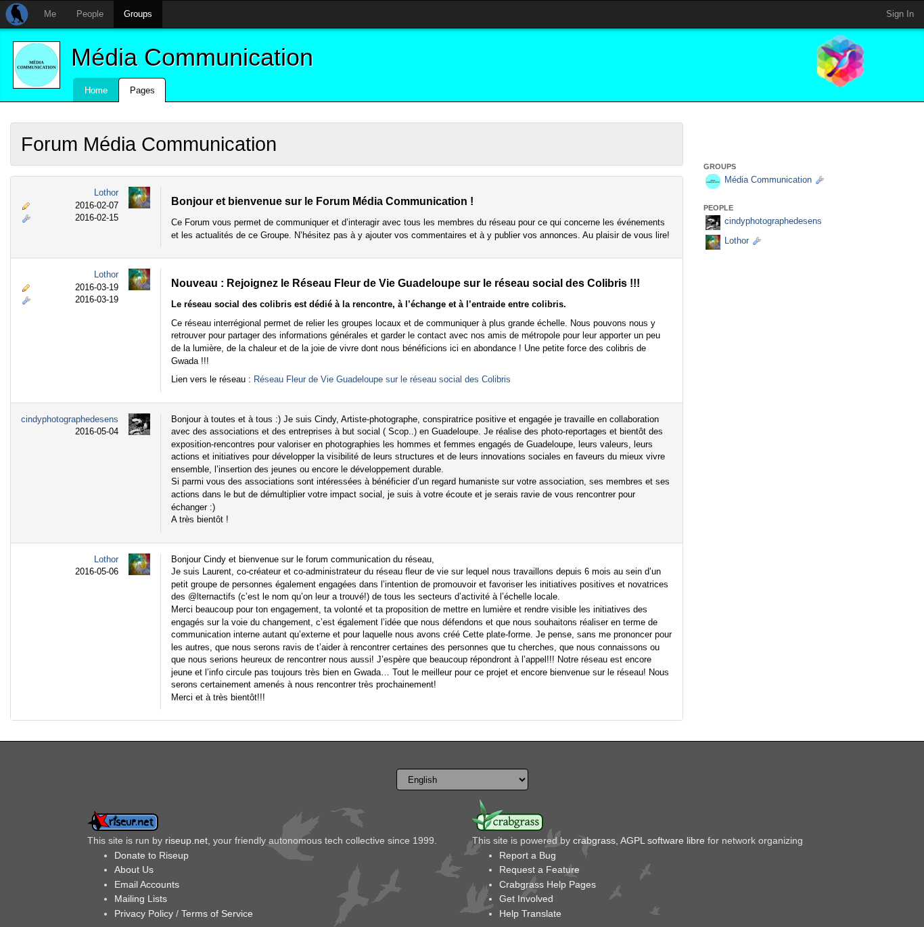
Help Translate (530, 913)
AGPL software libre (662, 840)
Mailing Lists (140, 898)
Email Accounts (146, 884)
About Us (134, 869)
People (89, 14)
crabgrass (594, 840)
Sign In (900, 14)
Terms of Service (217, 913)
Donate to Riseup (151, 855)
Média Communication (192, 57)
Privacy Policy (143, 913)
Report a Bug (527, 855)
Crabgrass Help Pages (547, 884)
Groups (138, 14)
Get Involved (526, 898)
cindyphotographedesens (69, 419)
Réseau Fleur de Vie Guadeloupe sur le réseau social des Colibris (382, 379)
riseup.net (186, 840)
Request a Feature (539, 869)
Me (50, 14)
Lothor (106, 192)
